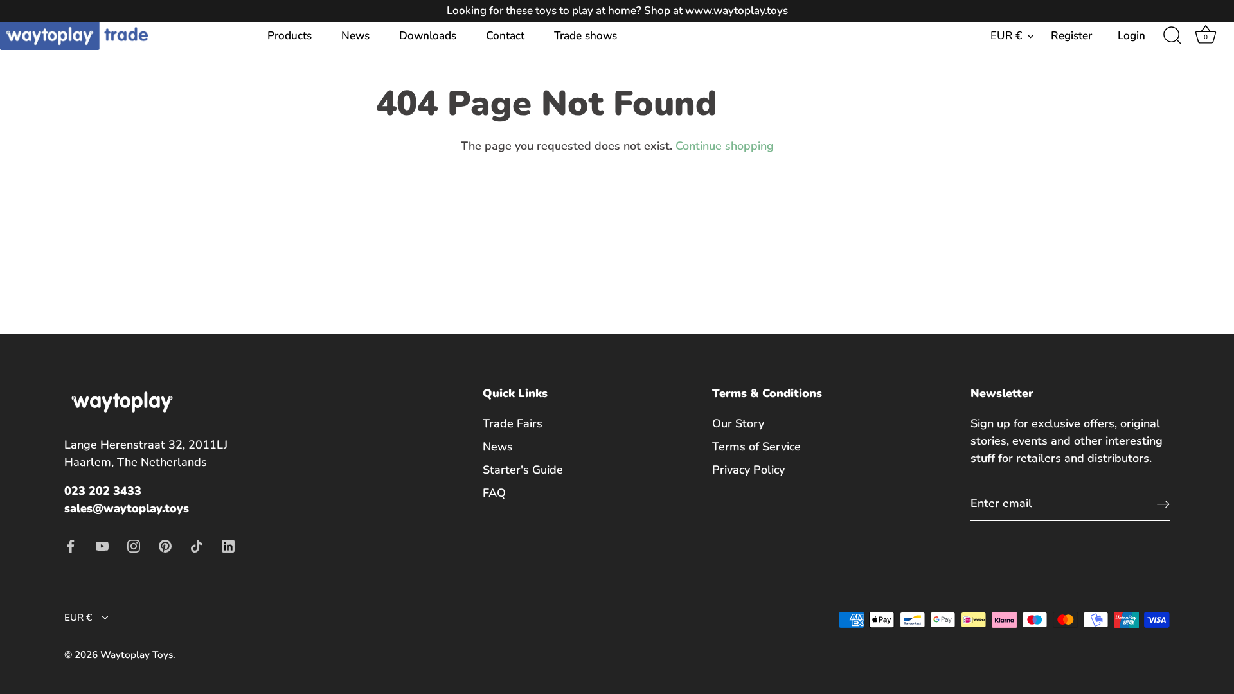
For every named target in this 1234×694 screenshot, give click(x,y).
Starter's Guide (523, 469)
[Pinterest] (165, 545)
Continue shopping (724, 146)
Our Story (738, 423)
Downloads (427, 35)
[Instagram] (133, 545)
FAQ (494, 493)
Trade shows (585, 35)
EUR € (1006, 35)
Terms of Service (756, 446)
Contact (505, 35)
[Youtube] (102, 545)
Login (1131, 35)
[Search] (1172, 36)
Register (1071, 35)
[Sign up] (1163, 503)
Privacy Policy (748, 469)
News (355, 35)
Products (289, 35)
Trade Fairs (512, 423)
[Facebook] (70, 545)
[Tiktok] (196, 545)
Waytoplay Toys (136, 654)
